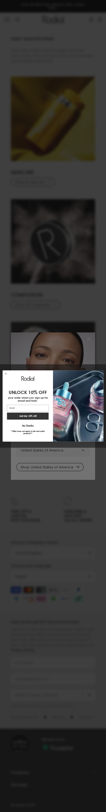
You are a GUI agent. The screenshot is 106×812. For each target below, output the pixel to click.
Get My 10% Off (27, 416)
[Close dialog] (6, 373)
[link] (27, 378)
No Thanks (28, 425)
